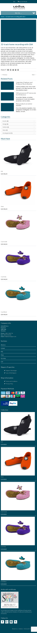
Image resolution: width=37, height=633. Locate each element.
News (4, 130)
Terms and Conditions (11, 381)
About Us (14, 629)
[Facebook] (2, 621)
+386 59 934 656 (7, 335)
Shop (2, 355)
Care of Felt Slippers (11, 373)
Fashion (5, 127)
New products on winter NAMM (24, 104)
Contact (3, 348)
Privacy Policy (9, 383)
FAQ (2, 351)
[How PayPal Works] (9, 403)
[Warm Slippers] (19, 7)
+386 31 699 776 (9, 333)
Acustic (5, 121)
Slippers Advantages (11, 370)
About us (3, 345)
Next (33, 75)
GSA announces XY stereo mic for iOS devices (26, 94)
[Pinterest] (11, 621)
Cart (2, 361)
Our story (3, 358)
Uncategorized (7, 133)
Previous (4, 75)
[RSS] (15, 621)
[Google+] (6, 621)
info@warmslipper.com (10, 336)
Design (4, 124)
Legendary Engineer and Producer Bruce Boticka (24, 83)
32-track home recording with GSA (15, 16)
